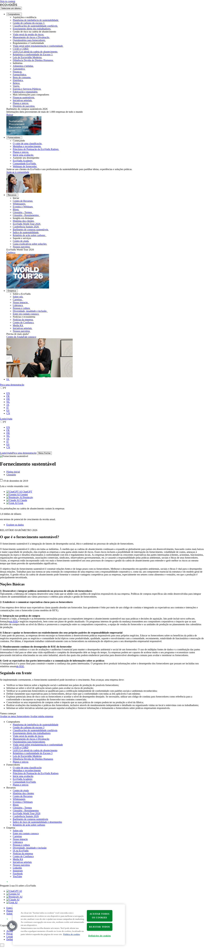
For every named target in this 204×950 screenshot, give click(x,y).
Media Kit (18, 325)
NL (8, 402)
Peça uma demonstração (12, 384)
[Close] (2, 945)
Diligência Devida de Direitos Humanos (33, 60)
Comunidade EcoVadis (24, 163)
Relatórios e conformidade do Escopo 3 (32, 54)
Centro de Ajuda (14, 336)
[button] (12, 926)
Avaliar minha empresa (41, 716)
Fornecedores (14, 137)
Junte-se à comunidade (17, 172)
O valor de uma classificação (27, 143)
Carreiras (17, 299)
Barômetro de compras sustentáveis (30, 229)
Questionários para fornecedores (29, 40)
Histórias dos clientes (23, 221)
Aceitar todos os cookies (99, 916)
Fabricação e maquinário (25, 91)
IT (7, 407)
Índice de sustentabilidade (26, 232)
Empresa (12, 291)
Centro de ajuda (21, 241)
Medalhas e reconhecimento (27, 146)
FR (8, 396)
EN (8, 393)
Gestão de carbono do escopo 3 (28, 23)
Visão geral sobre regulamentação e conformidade (38, 46)
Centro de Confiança (23, 322)
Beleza (16, 83)
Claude (23, 500)
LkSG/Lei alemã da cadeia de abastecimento (35, 51)
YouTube (17, 876)
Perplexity (27, 497)
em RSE (13, 621)
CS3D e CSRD (20, 48)
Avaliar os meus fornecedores (15, 716)
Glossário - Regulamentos (26, 215)
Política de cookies (71, 934)
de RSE (20, 666)
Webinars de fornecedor (25, 166)
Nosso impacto (20, 302)
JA (7, 404)
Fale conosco (29, 336)
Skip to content (7, 1)
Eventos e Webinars (23, 206)
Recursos (12, 195)
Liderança (18, 305)
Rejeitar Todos (99, 926)
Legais (9, 936)
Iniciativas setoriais (22, 100)
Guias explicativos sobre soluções (30, 244)
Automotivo (19, 68)
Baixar (9, 114)
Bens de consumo (22, 77)
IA (7, 379)
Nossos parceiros (21, 246)
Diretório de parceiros (24, 106)
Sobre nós (18, 296)
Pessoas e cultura (21, 308)
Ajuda (9, 418)
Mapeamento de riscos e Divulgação (31, 37)
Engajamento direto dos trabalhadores (32, 28)
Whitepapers (19, 203)
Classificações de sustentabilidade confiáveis (35, 26)
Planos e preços (20, 103)
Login (3, 418)
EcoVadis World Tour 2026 (26, 223)
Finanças (17, 71)
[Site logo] (8, 5)
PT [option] (4, 388)
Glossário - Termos (23, 212)
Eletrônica (18, 80)
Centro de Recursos (23, 201)
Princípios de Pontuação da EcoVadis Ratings (35, 149)
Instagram (18, 870)
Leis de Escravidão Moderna (27, 57)
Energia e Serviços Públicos (27, 89)
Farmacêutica (19, 74)
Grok (20, 503)
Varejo (16, 86)
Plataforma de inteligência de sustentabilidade (35, 20)
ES (7, 410)
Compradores (14, 14)
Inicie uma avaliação (23, 155)
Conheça (10, 252)
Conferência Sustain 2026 (26, 226)
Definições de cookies (99, 935)
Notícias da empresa (23, 319)
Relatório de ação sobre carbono (29, 235)
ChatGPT (27, 491)
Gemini (24, 494)
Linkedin (17, 867)
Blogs (16, 209)
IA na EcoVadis (21, 850)
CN (8, 413)
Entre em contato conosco (26, 314)
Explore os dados (15, 524)
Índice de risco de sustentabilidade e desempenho (37, 822)
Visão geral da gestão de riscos (28, 34)
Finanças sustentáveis (23, 97)
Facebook (18, 873)
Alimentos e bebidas (23, 66)
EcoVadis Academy (23, 160)
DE (8, 399)
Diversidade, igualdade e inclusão (30, 311)
